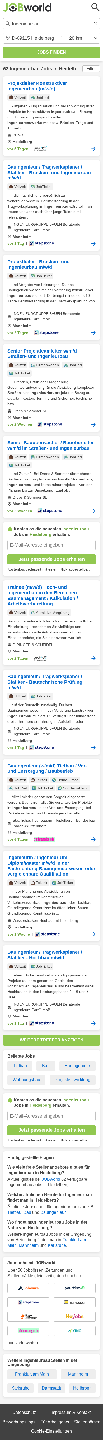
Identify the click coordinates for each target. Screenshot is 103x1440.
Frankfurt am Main (32, 1374)
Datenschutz (24, 1412)
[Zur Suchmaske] (95, 7)
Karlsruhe (57, 1245)
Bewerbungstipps (19, 1422)
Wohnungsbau (26, 1079)
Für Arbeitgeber (54, 1422)
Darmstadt (51, 1388)
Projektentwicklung (72, 1079)
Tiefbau (20, 1065)
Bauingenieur (77, 1065)
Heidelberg (71, 68)
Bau (46, 1065)
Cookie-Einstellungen (51, 1431)
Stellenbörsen (87, 1422)
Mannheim (29, 1245)
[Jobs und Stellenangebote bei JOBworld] (27, 7)
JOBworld (51, 1179)
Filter (91, 68)
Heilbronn (82, 1388)
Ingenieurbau (25, 68)
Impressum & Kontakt (71, 1412)
